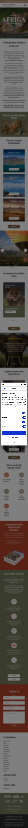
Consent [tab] (5, 388)
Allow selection (14, 437)
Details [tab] (14, 388)
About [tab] (23, 388)
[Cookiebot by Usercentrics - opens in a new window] (20, 384)
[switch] (24, 417)
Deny (14, 442)
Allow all (14, 432)
